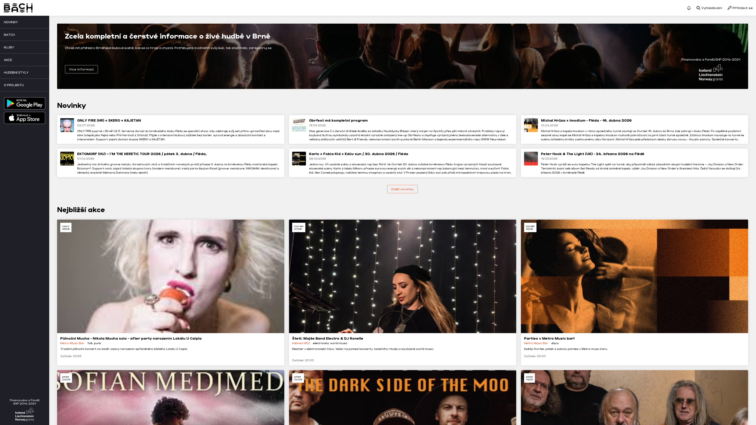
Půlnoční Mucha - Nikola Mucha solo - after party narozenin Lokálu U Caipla (131, 338)
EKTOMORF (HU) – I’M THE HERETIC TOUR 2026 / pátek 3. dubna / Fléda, (142, 154)
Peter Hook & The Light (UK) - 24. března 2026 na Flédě (592, 154)
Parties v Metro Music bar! (549, 338)
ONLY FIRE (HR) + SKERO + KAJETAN (109, 120)
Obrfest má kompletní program (338, 120)
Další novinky (402, 189)
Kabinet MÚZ (301, 343)
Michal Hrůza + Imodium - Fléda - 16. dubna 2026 (586, 120)
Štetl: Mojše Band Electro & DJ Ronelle (327, 338)
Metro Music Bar (72, 343)
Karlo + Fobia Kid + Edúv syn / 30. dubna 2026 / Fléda (358, 154)
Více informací (81, 69)
